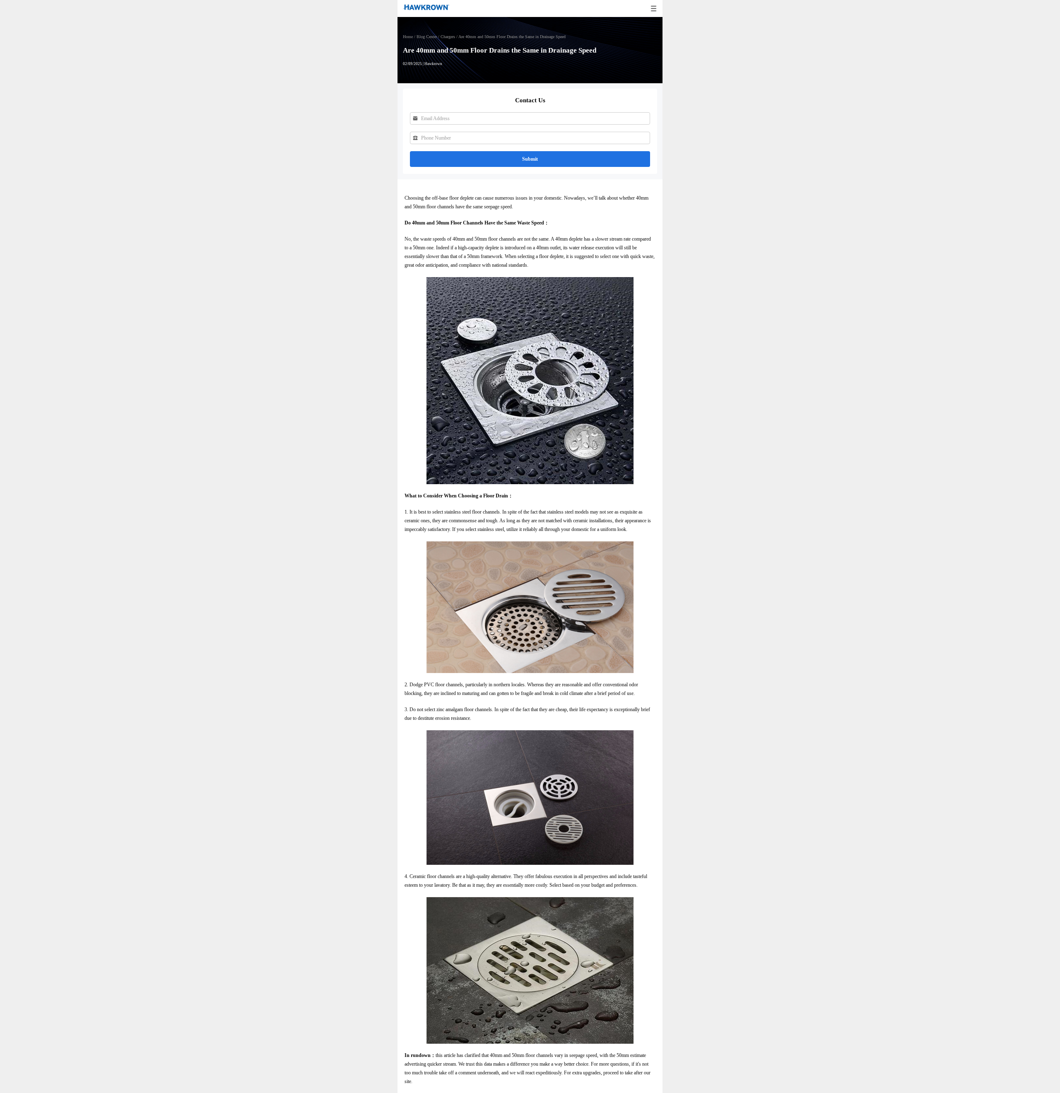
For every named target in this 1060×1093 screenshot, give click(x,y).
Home (408, 36)
